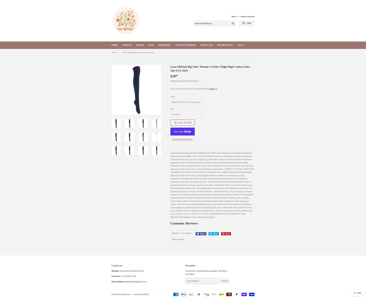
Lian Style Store (124, 294)
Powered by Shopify (141, 294)
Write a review (178, 239)
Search (140, 45)
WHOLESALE (165, 45)
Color (172, 97)
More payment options (183, 139)
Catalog (126, 45)
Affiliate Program (186, 45)
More (240, 45)
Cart (249, 23)
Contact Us (206, 45)
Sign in (234, 17)
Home (115, 45)
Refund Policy (225, 45)
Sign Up (224, 281)
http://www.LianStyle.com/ (132, 271)
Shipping (174, 81)
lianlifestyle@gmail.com (129, 282)
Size (172, 109)
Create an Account (247, 17)
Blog (151, 45)
